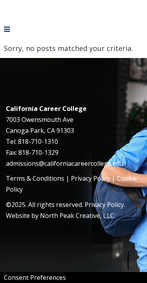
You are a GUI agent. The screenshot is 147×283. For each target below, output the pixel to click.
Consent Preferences (35, 277)
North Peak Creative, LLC (77, 215)
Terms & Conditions (35, 178)
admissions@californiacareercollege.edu (64, 163)
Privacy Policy (90, 178)
